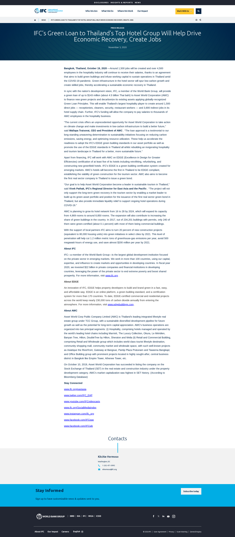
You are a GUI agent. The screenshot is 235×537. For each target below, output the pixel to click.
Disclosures (101, 3)
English (76, 531)
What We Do (107, 11)
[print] (196, 20)
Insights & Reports (122, 3)
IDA (78, 516)
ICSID (98, 516)
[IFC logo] (49, 10)
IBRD (72, 516)
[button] (198, 11)
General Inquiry (195, 532)
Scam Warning (182, 532)
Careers (65, 532)
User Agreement (160, 532)
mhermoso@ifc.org (109, 469)
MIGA (91, 516)
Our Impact (142, 11)
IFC (84, 516)
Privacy (171, 532)
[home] (35, 20)
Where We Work (125, 11)
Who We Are (91, 11)
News (138, 3)
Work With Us (183, 11)
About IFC (39, 532)
